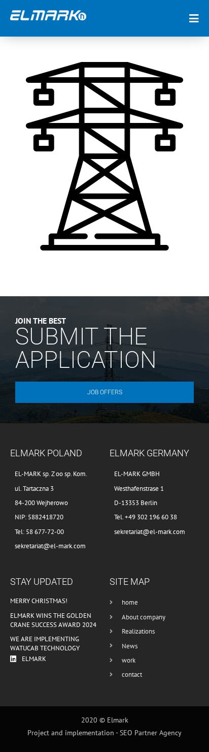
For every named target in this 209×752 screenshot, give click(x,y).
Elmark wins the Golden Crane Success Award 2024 (53, 620)
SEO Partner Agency (151, 732)
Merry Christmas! (38, 601)
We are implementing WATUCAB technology (45, 643)
